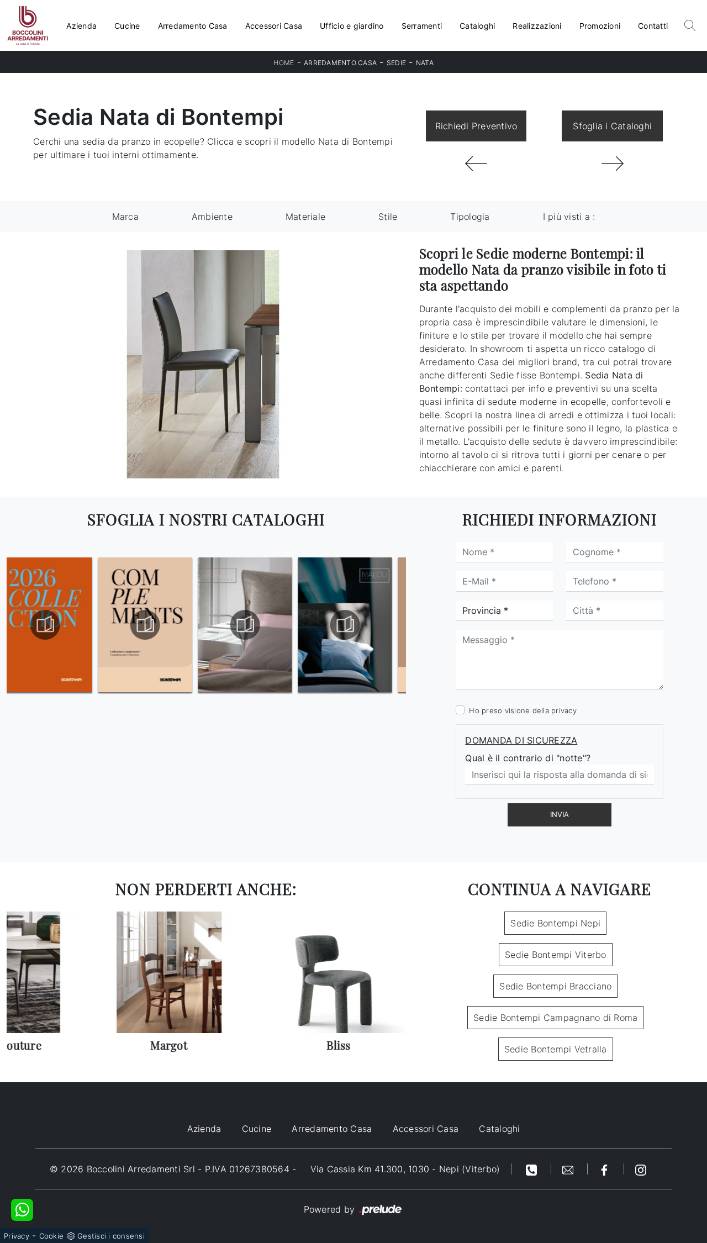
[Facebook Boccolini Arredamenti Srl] (606, 1168)
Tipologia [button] (469, 216)
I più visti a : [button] (569, 216)
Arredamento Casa (193, 25)
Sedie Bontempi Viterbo (555, 954)
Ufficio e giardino (352, 25)
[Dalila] (612, 163)
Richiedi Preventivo (476, 125)
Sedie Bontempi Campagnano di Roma (555, 1017)
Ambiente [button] (212, 216)
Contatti (653, 25)
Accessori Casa (274, 25)
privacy (564, 710)
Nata (425, 63)
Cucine (127, 25)
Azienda (81, 25)
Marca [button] (125, 216)
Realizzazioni (537, 25)
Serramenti (422, 25)
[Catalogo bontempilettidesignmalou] (256, 625)
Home (283, 63)
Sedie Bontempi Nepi (555, 923)
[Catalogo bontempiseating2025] (356, 625)
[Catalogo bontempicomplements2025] (56, 625)
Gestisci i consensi (111, 1235)
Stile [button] (387, 216)
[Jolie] (476, 163)
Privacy (16, 1235)
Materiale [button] (305, 216)
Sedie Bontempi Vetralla (555, 1049)
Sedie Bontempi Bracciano (555, 986)
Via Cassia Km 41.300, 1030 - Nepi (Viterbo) (405, 1168)
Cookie (51, 1235)
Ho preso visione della (523, 710)
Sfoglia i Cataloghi (612, 125)
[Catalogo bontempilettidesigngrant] (156, 625)
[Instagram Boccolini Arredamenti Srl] (640, 1168)
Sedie (396, 63)
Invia (559, 814)
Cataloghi (477, 25)
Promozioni (600, 25)
